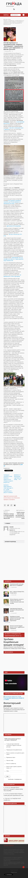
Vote (7, 776)
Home (6, 19)
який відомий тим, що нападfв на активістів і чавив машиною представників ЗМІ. (13, 259)
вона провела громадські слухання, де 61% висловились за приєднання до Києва (12, 202)
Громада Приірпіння (9, 845)
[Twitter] (8, 505)
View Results (11, 779)
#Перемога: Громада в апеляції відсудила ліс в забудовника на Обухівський (9, 516)
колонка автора (7, 498)
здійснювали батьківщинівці (13, 226)
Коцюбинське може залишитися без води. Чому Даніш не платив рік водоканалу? (17, 618)
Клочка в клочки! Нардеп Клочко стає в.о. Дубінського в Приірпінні (17, 627)
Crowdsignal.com (18, 779)
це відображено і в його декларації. (12, 275)
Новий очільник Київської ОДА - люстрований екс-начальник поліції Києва (20, 515)
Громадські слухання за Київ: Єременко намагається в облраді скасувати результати (8, 478)
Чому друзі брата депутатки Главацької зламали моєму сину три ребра (13, 789)
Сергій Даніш (12, 499)
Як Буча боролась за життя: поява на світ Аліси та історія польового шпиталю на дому (17, 601)
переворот (6, 499)
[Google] (11, 505)
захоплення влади (13, 496)
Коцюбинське (11, 20)
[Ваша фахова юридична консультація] (14, 840)
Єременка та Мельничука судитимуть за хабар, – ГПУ (17, 477)
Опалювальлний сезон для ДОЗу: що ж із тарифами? (16, 584)
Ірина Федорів (7, 20)
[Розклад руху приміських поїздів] (12, 696)
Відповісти (12, 530)
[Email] (14, 505)
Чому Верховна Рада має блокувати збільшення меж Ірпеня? (17, 610)
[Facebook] (5, 505)
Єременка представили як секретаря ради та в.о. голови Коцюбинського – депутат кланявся (8, 488)
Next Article (19, 510)
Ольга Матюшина (15, 498)
